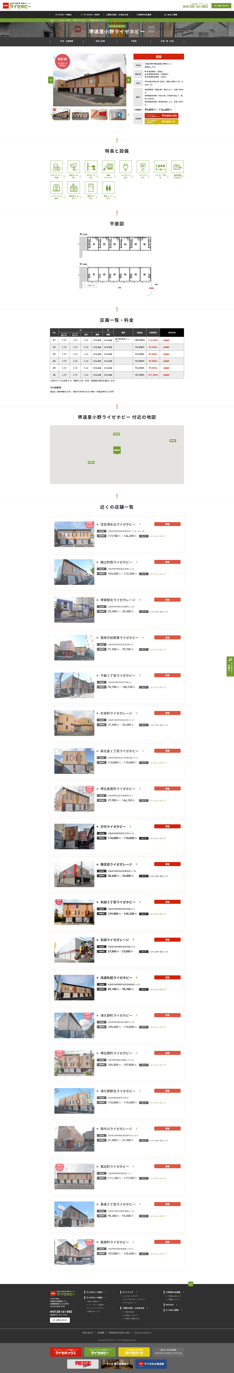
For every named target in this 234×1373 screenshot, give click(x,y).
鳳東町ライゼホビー (114, 1242)
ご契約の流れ (129, 1312)
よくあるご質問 (172, 1310)
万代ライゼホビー (113, 826)
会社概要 (100, 1332)
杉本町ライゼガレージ (116, 713)
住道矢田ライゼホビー (116, 977)
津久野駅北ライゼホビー (118, 1090)
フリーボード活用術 (95, 1304)
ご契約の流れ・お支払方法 (133, 1308)
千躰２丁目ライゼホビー (118, 675)
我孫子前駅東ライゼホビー (119, 637)
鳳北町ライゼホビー (114, 1166)
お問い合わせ (87, 1332)
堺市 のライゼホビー (80, 20)
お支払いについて (131, 1315)
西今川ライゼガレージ (116, 1128)
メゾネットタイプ (131, 1296)
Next (130, 79)
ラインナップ (127, 1292)
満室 (159, 56)
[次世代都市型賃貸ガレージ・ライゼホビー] (16, 6)
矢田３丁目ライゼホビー (118, 902)
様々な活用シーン (95, 1301)
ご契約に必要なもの (132, 1318)
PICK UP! (169, 1304)
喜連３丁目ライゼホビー (118, 1204)
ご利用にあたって (174, 1296)
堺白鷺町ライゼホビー (116, 1053)
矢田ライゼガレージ (114, 939)
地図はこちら (150, 66)
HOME (52, 20)
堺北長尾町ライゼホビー (118, 788)
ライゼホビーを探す (63, 20)
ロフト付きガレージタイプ (134, 1299)
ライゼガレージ (130, 1302)
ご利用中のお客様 (173, 1292)
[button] (117, 450)
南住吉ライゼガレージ (116, 864)
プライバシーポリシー (143, 1332)
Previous (52, 79)
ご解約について (174, 1299)
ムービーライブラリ (95, 1308)
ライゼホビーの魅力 (94, 1297)
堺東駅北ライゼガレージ (117, 600)
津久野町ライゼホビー (116, 1015)
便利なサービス (94, 1311)
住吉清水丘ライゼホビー (118, 524)
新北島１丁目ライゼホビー (119, 751)
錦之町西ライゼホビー (116, 562)
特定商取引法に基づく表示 (119, 1332)
